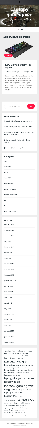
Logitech (17, 403)
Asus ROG (7, 178)
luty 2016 (7, 325)
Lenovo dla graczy (10, 400)
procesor (29, 408)
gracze (14, 353)
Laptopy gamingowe (19, 12)
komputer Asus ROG (22, 356)
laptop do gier (9, 370)
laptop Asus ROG (21, 368)
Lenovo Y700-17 (8, 403)
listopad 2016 (9, 275)
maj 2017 (7, 241)
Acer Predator (17, 351)
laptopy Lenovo (10, 389)
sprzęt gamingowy (10, 412)
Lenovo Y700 (25, 400)
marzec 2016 (9, 320)
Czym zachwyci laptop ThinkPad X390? (18, 127)
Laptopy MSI (10, 395)
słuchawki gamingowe (21, 415)
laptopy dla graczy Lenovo (19, 378)
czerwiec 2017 (9, 236)
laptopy (30, 370)
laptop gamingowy (21, 370)
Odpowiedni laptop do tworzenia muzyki (18, 121)
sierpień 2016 (9, 292)
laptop (30, 365)
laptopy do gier (12, 381)
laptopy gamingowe (19, 386)
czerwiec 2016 (9, 303)
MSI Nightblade (9, 405)
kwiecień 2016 (9, 314)
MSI (5, 200)
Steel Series (21, 412)
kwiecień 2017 (9, 247)
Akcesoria (7, 167)
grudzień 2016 (9, 269)
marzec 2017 (9, 253)
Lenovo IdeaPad (10, 189)
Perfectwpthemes (19, 426)
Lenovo (20, 396)
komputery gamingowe (16, 365)
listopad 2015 (9, 342)
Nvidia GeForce (20, 408)
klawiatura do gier (9, 356)
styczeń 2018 (9, 230)
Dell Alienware (9, 183)
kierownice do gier (22, 353)
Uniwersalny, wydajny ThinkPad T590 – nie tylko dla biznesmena (19, 133)
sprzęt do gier (9, 410)
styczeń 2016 (9, 331)
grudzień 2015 (9, 336)
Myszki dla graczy (21, 405)
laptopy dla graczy (12, 375)
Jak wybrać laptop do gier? (13, 148)
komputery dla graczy (13, 358)
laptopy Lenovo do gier (24, 389)
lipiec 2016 (8, 297)
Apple (6, 172)
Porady (8, 55)
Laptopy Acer (9, 372)
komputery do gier (15, 361)
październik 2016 (10, 281)
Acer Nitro (7, 351)
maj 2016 (7, 309)
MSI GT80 (27, 403)
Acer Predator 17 (29, 351)
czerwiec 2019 (9, 225)
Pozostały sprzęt (10, 211)
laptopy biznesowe (22, 372)
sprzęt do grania (19, 410)
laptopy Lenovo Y (14, 392)
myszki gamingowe (9, 408)
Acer (5, 161)
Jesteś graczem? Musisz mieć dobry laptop (17, 141)
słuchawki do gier (9, 415)
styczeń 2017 (9, 264)
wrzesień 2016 (9, 286)
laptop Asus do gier (10, 368)
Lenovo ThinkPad (10, 195)
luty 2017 (7, 258)
